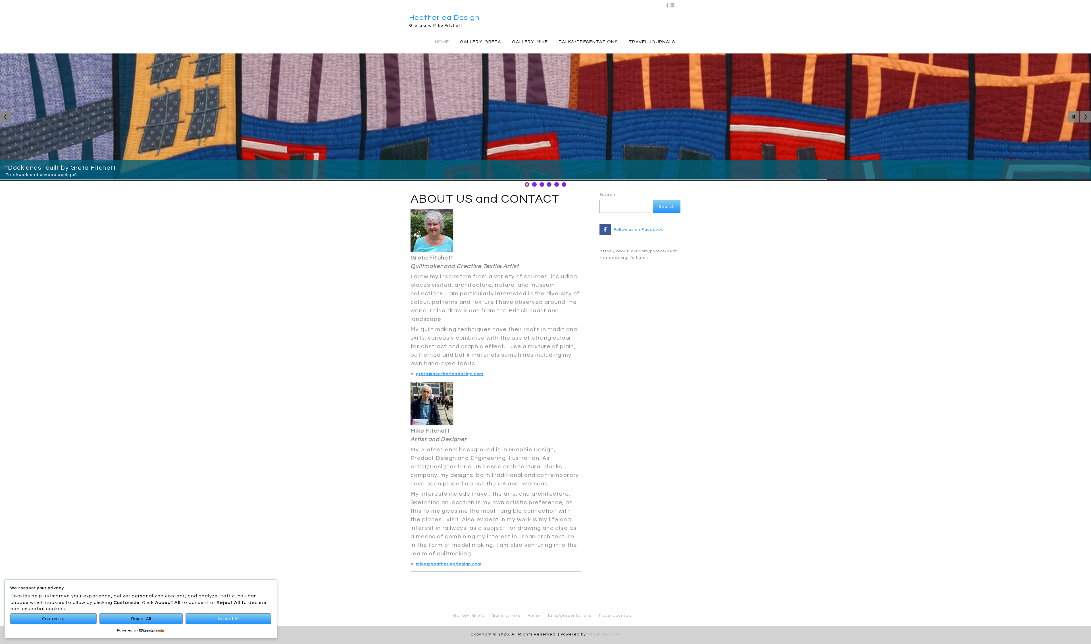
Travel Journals (652, 42)
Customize (53, 618)
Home (442, 42)
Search (607, 195)
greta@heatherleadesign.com (449, 374)
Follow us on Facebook (638, 230)
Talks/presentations (588, 42)
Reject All (141, 618)
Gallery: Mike (530, 42)
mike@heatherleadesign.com (449, 564)
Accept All (228, 618)
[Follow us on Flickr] (673, 3)
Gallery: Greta (480, 42)
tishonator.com (604, 634)
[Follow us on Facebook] (667, 3)
